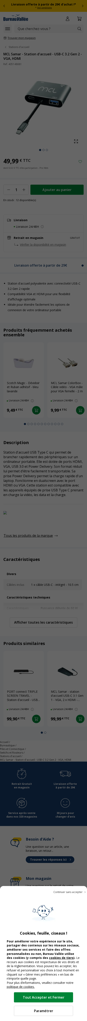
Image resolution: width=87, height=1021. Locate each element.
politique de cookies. (21, 987)
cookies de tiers (61, 958)
